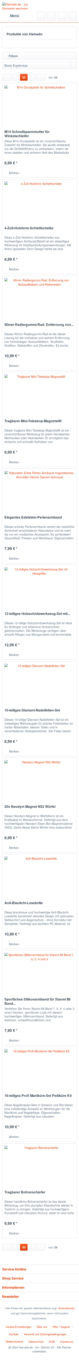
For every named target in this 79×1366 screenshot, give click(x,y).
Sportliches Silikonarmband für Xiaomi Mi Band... (37, 1001)
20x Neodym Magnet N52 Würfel (29, 806)
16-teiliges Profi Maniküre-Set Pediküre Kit (38, 1095)
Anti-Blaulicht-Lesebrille (23, 903)
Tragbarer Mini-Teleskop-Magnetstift (33, 421)
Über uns (41, 1327)
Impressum (67, 1342)
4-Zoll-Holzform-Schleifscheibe (29, 228)
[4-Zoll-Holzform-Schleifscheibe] (39, 200)
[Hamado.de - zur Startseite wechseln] (21, 6)
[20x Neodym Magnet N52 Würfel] (39, 779)
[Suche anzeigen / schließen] (41, 16)
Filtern (13, 56)
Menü (14, 15)
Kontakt (14, 1334)
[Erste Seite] (6, 77)
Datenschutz (36, 1342)
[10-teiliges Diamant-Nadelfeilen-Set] (39, 683)
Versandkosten (66, 1308)
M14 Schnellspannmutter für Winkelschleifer (27, 134)
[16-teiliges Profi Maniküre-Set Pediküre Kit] (39, 1068)
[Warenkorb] (72, 16)
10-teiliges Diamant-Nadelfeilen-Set (32, 710)
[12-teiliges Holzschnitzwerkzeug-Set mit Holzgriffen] (39, 586)
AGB (52, 1342)
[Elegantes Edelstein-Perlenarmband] (39, 490)
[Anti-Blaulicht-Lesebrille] (39, 875)
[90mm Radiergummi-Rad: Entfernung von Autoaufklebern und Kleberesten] (39, 297)
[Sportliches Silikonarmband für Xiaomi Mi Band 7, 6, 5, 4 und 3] (39, 972)
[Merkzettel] (51, 16)
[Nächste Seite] (32, 77)
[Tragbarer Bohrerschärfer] (39, 1165)
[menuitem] (10, 16)
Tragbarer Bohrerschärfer (24, 1192)
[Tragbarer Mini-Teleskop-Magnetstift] (39, 393)
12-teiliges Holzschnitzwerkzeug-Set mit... (37, 614)
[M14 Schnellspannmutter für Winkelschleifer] (39, 104)
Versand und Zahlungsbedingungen (45, 1334)
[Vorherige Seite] (15, 77)
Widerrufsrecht (14, 1342)
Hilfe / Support (61, 1327)
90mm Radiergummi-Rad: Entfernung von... (39, 324)
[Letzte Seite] (40, 77)
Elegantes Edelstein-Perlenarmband (33, 517)
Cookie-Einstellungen (18, 1327)
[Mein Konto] (62, 16)
